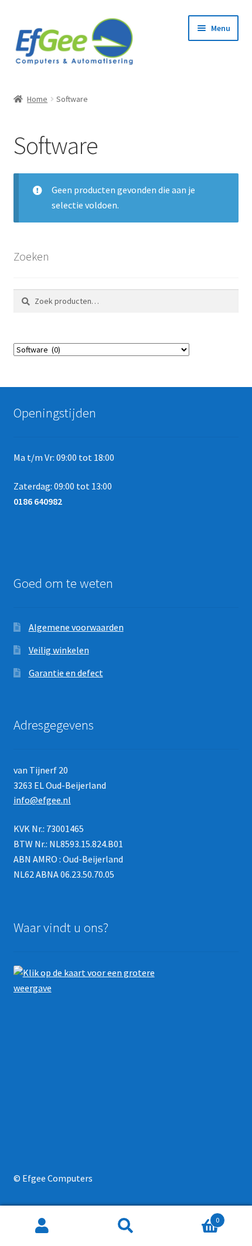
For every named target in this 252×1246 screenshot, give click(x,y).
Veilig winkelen (59, 650)
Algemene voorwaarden (76, 627)
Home (37, 99)
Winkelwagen (194, 1215)
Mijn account (42, 1226)
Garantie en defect (66, 673)
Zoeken (126, 1226)
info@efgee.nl (42, 800)
